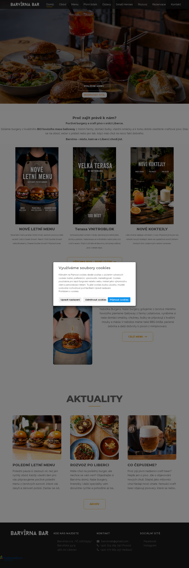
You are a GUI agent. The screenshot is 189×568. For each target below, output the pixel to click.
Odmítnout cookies (95, 299)
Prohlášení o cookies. (69, 291)
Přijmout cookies (119, 299)
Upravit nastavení (70, 299)
